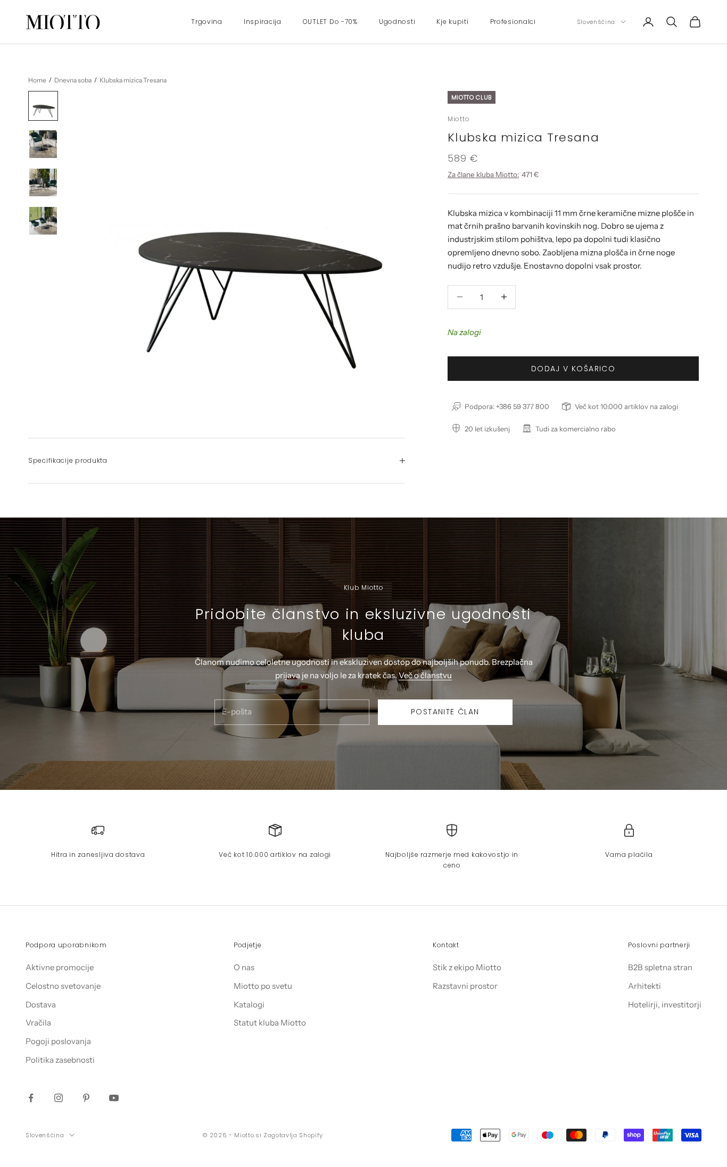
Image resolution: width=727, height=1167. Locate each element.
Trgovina (206, 21)
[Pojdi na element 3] (43, 182)
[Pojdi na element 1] (43, 106)
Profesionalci (513, 21)
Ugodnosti (397, 21)
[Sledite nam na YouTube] (114, 1098)
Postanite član (445, 711)
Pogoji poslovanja (58, 1041)
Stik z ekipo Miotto (467, 967)
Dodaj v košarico (573, 368)
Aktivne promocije (60, 967)
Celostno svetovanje (63, 986)
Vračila (38, 1023)
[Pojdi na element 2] (43, 144)
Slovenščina (596, 22)
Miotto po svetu (263, 986)
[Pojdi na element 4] (43, 221)
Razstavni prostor (465, 986)
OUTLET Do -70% (330, 21)
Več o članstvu (425, 675)
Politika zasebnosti (60, 1060)
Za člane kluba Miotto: (483, 174)
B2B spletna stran (660, 967)
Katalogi (249, 1004)
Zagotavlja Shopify (293, 1135)
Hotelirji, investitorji (664, 1004)
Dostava (41, 1004)
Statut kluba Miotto (270, 1023)
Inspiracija (263, 21)
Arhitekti (644, 986)
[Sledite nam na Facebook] (31, 1098)
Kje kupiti (452, 21)
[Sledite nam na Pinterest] (86, 1098)
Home (37, 80)
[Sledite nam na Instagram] (58, 1098)
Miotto (458, 118)
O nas (244, 967)
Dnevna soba (73, 80)
